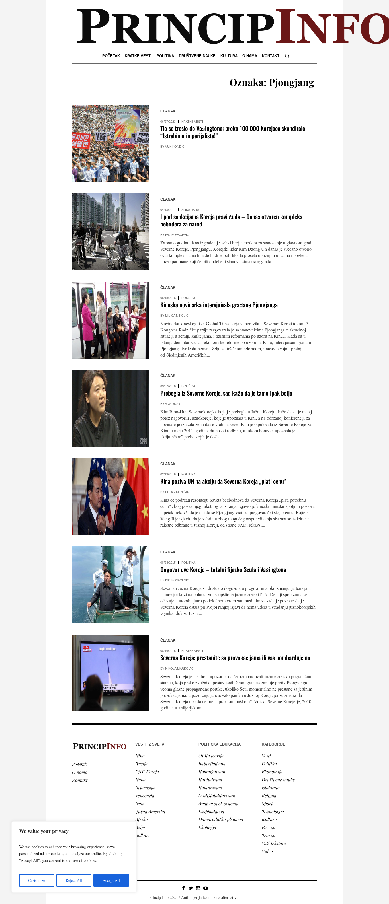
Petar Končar (177, 492)
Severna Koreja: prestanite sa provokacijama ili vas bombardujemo (235, 657)
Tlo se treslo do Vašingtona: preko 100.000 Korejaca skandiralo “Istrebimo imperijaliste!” (232, 132)
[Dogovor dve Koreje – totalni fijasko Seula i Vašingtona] (110, 584)
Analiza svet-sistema (218, 803)
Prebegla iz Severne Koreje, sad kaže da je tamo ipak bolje (226, 392)
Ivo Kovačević (177, 234)
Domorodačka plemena (220, 819)
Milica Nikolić (177, 315)
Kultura (269, 819)
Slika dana (190, 209)
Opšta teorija (211, 756)
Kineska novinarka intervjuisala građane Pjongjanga (219, 304)
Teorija (268, 835)
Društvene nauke (278, 779)
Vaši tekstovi (274, 843)
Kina (140, 756)
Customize (36, 880)
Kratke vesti (192, 121)
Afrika (141, 819)
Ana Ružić (173, 403)
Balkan (142, 835)
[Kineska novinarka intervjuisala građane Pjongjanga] (110, 320)
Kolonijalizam (211, 772)
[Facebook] (183, 888)
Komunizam (210, 787)
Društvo (189, 298)
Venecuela (144, 795)
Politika (188, 474)
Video (267, 851)
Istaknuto (271, 787)
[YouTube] (205, 888)
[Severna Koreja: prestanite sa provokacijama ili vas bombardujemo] (110, 673)
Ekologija (207, 827)
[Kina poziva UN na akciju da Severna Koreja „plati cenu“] (110, 496)
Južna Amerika (150, 811)
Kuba (140, 779)
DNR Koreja (147, 772)
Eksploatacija (211, 811)
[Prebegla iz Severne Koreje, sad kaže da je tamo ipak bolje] (110, 408)
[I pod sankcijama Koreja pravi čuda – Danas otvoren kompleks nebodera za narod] (110, 231)
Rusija (141, 764)
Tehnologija (273, 811)
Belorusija (145, 787)
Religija (269, 795)
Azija (140, 827)
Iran (139, 803)
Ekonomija (272, 772)
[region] (74, 857)
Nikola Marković (179, 668)
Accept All (111, 880)
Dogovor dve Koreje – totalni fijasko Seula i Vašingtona (223, 569)
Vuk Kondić (175, 146)
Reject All (74, 880)
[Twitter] (190, 888)
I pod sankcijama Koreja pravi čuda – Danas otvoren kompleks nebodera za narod (231, 220)
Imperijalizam (212, 764)
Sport (267, 803)
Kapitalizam (210, 779)
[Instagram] (198, 888)
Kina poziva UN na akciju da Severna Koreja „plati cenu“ (223, 481)
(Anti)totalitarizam (216, 795)
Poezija (268, 827)
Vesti (266, 756)
